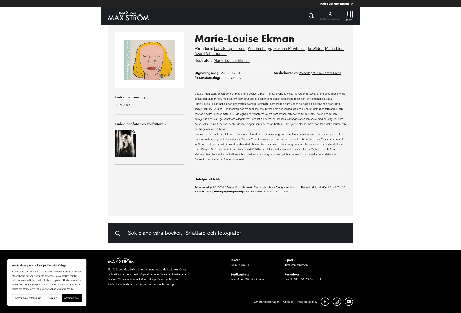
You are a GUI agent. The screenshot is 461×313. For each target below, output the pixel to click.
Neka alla (52, 298)
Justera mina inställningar (28, 298)
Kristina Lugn (259, 48)
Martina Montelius (289, 48)
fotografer (229, 233)
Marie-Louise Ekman (232, 60)
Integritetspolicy (307, 301)
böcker (173, 233)
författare (194, 233)
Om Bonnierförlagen (267, 301)
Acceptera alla (71, 298)
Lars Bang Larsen (229, 48)
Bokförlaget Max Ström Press (320, 73)
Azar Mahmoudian (210, 53)
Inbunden (124, 105)
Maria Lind (334, 48)
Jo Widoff (316, 48)
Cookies (288, 301)
